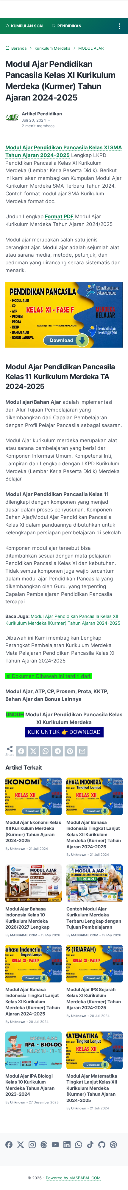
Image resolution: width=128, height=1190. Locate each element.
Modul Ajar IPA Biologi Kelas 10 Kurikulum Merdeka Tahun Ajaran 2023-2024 (29, 1085)
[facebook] (21, 751)
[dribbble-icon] (113, 1145)
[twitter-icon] (20, 1145)
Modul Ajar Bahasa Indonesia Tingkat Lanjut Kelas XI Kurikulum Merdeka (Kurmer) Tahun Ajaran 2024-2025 (32, 1002)
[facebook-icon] (9, 1145)
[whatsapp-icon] (78, 1145)
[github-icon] (101, 1145)
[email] (82, 751)
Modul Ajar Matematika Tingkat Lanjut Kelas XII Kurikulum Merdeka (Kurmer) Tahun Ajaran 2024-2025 (91, 1088)
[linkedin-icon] (67, 1145)
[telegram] (57, 751)
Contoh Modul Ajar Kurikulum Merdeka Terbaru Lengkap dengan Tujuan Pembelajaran (93, 918)
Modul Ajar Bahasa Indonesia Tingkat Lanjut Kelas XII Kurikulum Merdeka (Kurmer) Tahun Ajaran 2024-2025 (93, 835)
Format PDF (59, 216)
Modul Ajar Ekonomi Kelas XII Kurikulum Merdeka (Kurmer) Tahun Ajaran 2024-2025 (33, 832)
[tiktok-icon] (90, 1145)
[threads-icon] (43, 1145)
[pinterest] (70, 751)
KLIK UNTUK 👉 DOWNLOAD (64, 732)
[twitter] (33, 751)
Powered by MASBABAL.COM (73, 1178)
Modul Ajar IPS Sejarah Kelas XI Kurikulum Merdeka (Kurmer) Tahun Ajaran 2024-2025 (93, 999)
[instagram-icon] (32, 1145)
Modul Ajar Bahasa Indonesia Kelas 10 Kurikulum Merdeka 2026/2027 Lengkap (27, 918)
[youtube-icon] (55, 1145)
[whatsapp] (45, 751)
